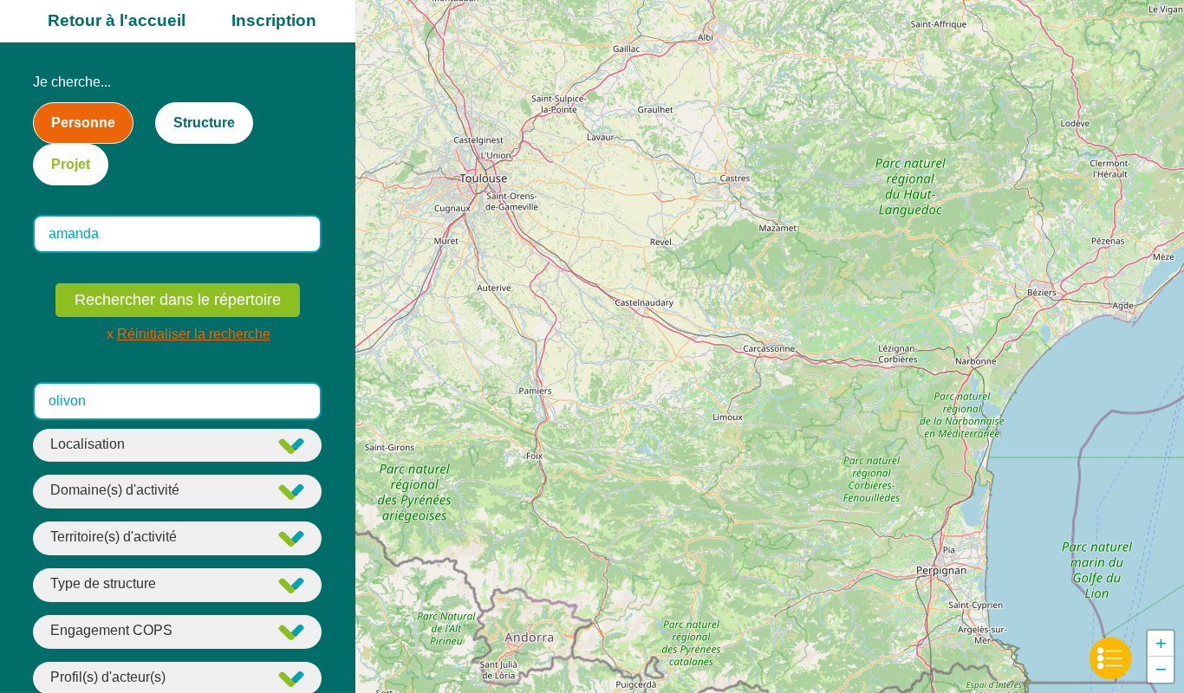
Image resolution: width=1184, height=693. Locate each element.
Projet (70, 164)
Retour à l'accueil (116, 20)
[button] (1161, 644)
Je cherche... (72, 81)
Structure (204, 122)
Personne (83, 122)
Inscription (273, 20)
